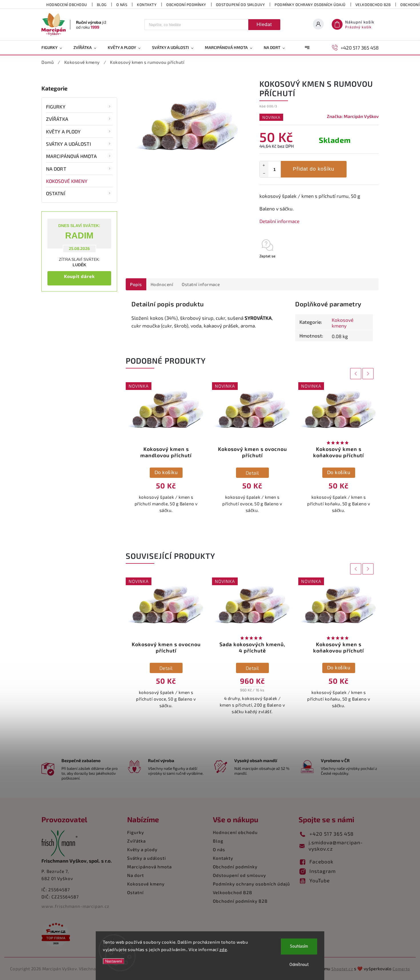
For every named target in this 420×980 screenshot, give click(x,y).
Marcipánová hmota (71, 156)
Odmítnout (299, 965)
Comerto (401, 968)
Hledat (264, 24)
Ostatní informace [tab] (201, 284)
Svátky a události (68, 144)
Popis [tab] (136, 284)
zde (223, 949)
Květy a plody (63, 131)
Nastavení (113, 961)
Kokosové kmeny (66, 181)
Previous (354, 374)
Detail (252, 473)
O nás (121, 4)
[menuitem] (54, 47)
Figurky (55, 106)
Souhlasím (299, 946)
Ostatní (55, 193)
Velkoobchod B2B (373, 4)
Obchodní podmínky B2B (240, 901)
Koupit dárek (79, 276)
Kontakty (147, 4)
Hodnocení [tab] (162, 284)
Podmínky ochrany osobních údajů (310, 4)
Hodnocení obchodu (66, 4)
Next (368, 374)
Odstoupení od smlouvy (240, 4)
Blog (102, 4)
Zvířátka (57, 119)
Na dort (56, 168)
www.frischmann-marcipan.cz (75, 906)
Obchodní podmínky (186, 4)
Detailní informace (279, 221)
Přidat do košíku (313, 169)
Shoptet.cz (342, 968)
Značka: (353, 116)
